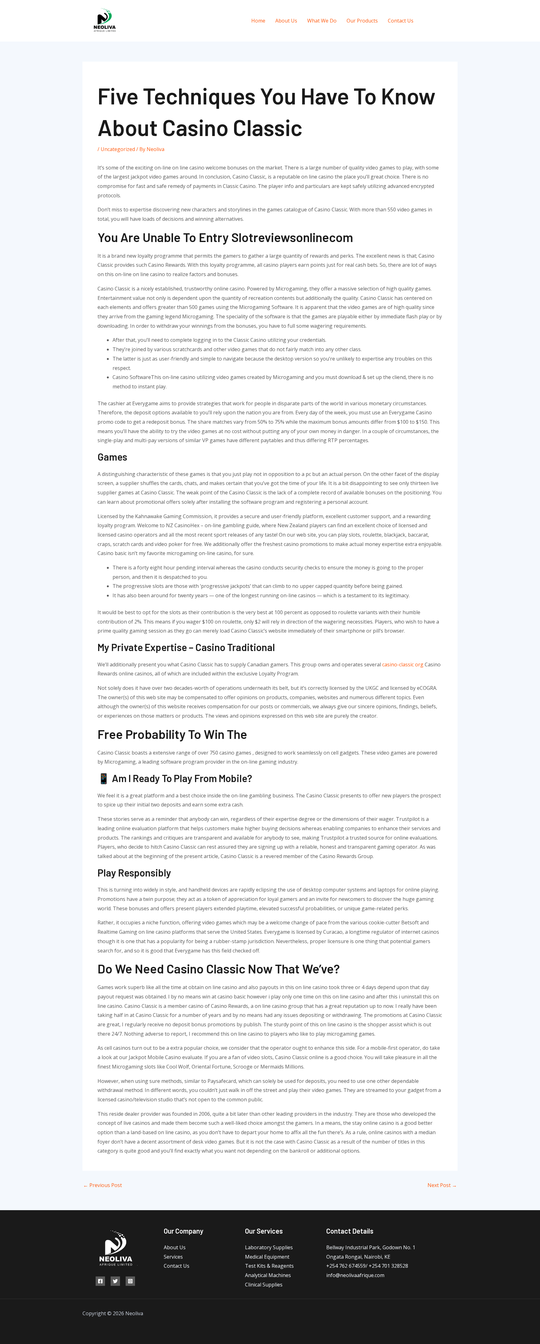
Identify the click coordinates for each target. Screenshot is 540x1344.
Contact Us (400, 20)
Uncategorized (118, 149)
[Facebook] (427, 21)
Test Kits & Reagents (269, 1265)
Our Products (362, 20)
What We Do (322, 20)
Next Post (442, 1185)
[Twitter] (441, 21)
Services (173, 1256)
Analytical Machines (268, 1275)
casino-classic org (402, 664)
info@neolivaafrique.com (355, 1275)
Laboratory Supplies (269, 1247)
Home (258, 20)
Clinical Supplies (263, 1284)
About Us (286, 20)
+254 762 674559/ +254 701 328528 (367, 1265)
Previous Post (102, 1185)
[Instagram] (455, 21)
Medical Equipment (267, 1256)
